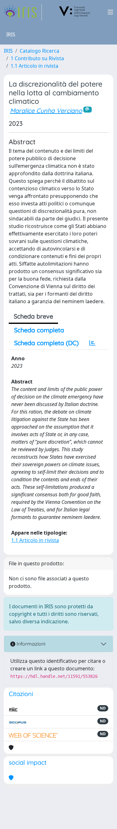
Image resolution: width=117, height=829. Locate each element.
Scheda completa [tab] (39, 330)
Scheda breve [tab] (33, 316)
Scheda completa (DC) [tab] (46, 343)
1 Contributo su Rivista (37, 58)
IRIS (8, 50)
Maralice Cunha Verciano (46, 110)
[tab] (92, 343)
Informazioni (30, 644)
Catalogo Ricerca (39, 50)
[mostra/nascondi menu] (110, 12)
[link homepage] (23, 12)
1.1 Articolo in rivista (34, 65)
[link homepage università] (74, 12)
